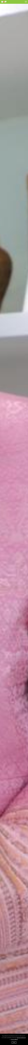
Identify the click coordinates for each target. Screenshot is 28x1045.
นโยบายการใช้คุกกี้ (14, 1039)
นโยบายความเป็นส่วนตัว (21, 1037)
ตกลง (14, 1042)
